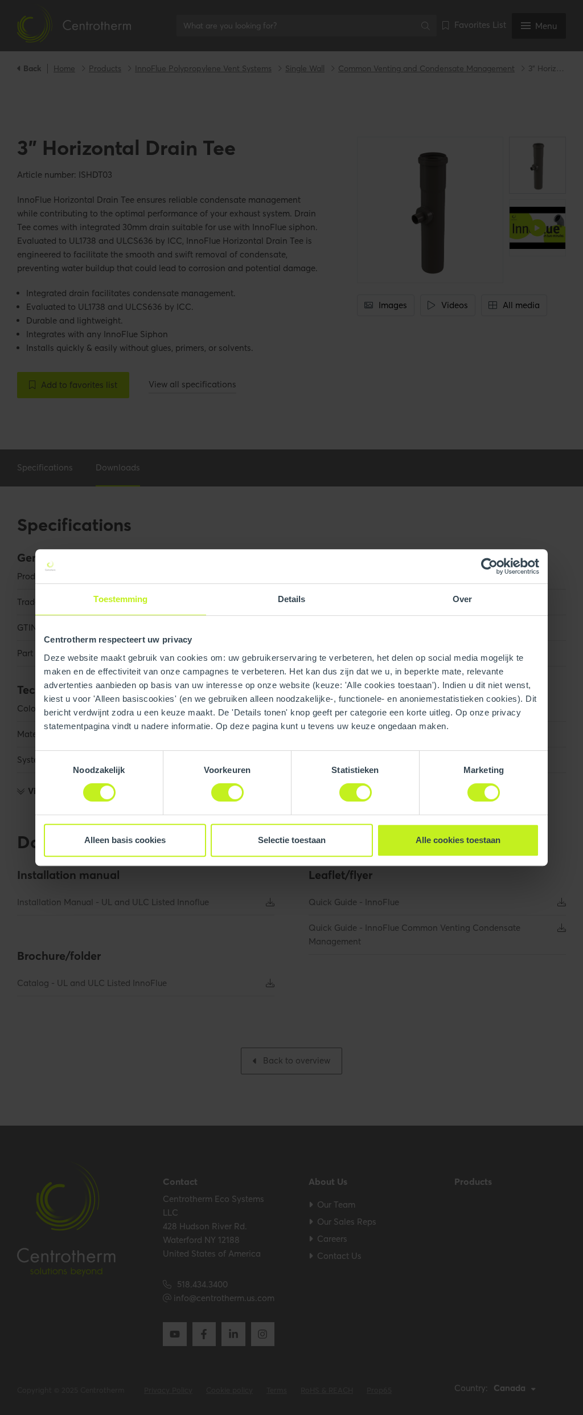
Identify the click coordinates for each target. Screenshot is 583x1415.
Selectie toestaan (292, 840)
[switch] (227, 792)
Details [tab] (292, 599)
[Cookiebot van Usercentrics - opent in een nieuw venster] (489, 566)
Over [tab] (462, 599)
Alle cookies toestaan (458, 840)
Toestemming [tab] (120, 599)
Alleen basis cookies (125, 840)
